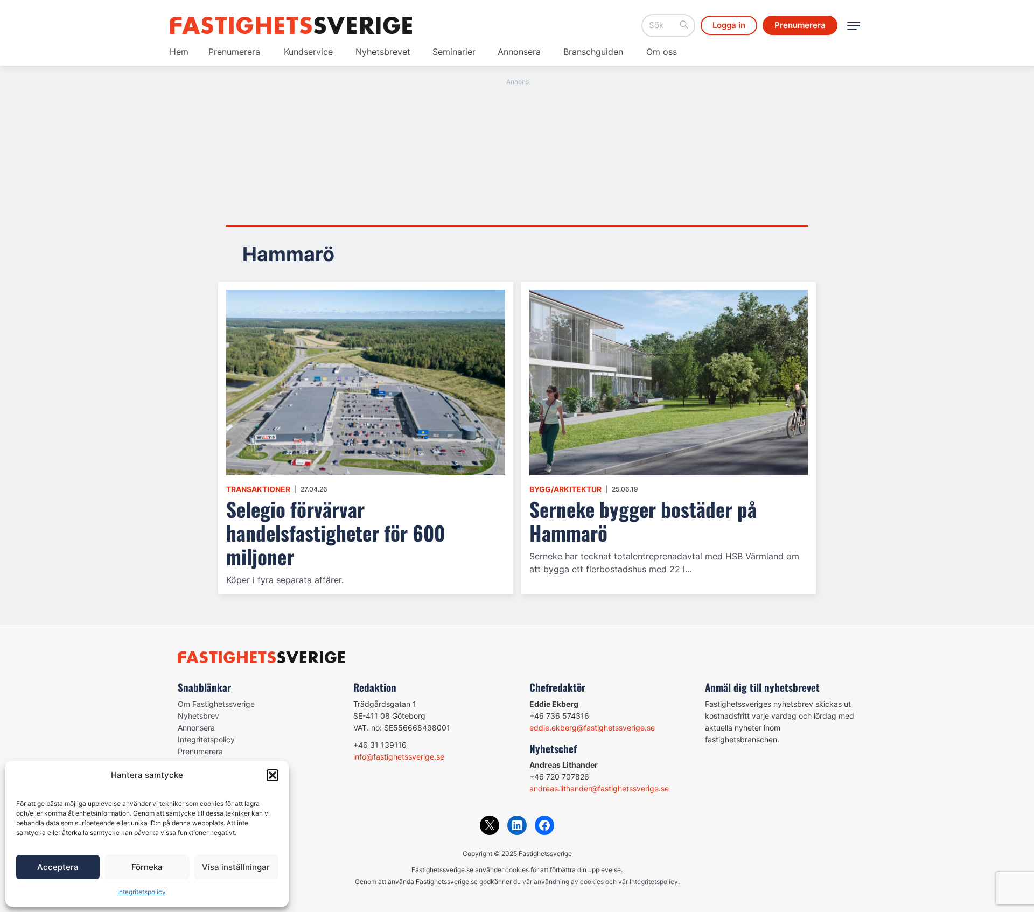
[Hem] (291, 25)
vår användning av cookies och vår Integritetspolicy (600, 882)
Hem (179, 51)
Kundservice (308, 51)
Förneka (147, 867)
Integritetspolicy (141, 892)
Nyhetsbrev (198, 715)
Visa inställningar (236, 867)
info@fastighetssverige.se (398, 756)
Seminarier (454, 51)
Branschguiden (593, 51)
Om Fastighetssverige (216, 703)
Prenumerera (234, 51)
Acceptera (58, 867)
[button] (272, 775)
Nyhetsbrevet (382, 51)
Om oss (661, 51)
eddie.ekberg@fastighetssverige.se (592, 727)
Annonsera (519, 51)
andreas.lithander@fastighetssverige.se (599, 788)
